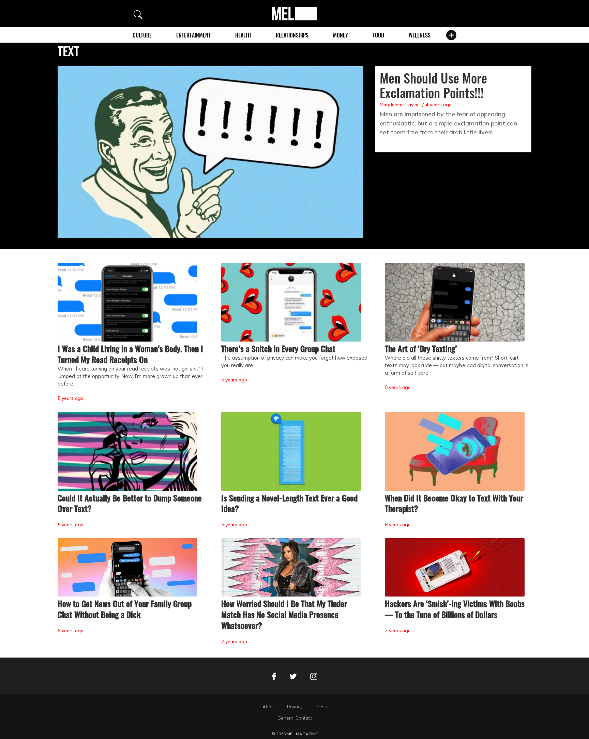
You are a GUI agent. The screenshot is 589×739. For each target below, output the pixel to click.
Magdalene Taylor (399, 105)
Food (378, 35)
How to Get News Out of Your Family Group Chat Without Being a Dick (125, 608)
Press (321, 706)
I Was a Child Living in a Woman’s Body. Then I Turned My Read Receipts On (130, 353)
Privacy (295, 706)
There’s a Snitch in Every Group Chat (278, 348)
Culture (142, 35)
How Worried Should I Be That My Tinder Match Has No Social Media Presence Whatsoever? (284, 614)
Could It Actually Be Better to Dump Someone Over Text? (130, 503)
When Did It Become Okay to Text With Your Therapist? (454, 503)
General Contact (294, 718)
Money (340, 35)
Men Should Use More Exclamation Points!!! (433, 85)
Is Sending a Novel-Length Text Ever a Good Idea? (289, 503)
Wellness (420, 35)
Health (243, 35)
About (268, 706)
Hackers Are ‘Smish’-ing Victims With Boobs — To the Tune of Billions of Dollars (455, 608)
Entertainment (193, 35)
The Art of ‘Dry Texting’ (421, 348)
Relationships (292, 35)
